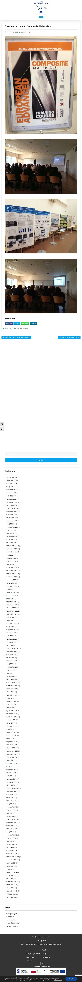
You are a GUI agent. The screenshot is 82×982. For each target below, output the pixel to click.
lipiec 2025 (10, 518)
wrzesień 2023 (12, 577)
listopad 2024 (12, 543)
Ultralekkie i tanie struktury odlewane (17, 337)
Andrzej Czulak (25, 32)
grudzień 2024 (12, 539)
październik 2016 (13, 819)
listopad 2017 (12, 785)
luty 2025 (10, 533)
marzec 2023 (11, 595)
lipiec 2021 (10, 658)
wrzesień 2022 (12, 614)
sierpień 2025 (12, 515)
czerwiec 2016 (12, 829)
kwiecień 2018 (12, 770)
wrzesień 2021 (12, 651)
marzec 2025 (11, 530)
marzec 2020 (11, 704)
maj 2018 (10, 766)
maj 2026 (10, 487)
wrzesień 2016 (12, 822)
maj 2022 (10, 627)
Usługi (44, 954)
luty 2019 (10, 738)
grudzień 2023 (12, 567)
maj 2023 (10, 589)
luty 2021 (10, 673)
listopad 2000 (12, 897)
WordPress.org (12, 926)
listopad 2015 (12, 847)
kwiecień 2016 (12, 835)
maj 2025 (10, 524)
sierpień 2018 (12, 757)
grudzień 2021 (12, 642)
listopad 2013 (12, 878)
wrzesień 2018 (12, 754)
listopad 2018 (12, 748)
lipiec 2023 (10, 583)
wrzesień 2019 (12, 717)
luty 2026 (10, 496)
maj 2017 (10, 804)
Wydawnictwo (46, 957)
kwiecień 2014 (12, 872)
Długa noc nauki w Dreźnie (69, 337)
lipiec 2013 (10, 888)
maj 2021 (10, 664)
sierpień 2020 (12, 689)
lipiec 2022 (10, 620)
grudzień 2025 (12, 502)
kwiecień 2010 (12, 894)
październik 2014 (13, 857)
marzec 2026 (11, 493)
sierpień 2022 (12, 617)
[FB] (38, 963)
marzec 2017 (11, 810)
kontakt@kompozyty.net (42, 967)
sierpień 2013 (12, 885)
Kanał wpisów (12, 920)
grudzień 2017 (12, 782)
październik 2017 (13, 788)
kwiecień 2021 (12, 667)
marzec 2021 (11, 670)
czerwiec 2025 (12, 521)
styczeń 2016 (12, 844)
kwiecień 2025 (12, 527)
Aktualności (30, 957)
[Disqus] (41, 370)
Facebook (9, 323)
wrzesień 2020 (12, 686)
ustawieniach (58, 980)
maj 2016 (10, 832)
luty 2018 (10, 776)
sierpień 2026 (12, 477)
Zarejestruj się (12, 914)
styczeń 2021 (12, 676)
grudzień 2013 (12, 875)
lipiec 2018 (10, 760)
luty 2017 (10, 813)
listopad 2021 (12, 645)
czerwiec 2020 (12, 695)
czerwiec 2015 (12, 854)
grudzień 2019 (12, 710)
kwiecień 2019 (12, 732)
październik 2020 (13, 682)
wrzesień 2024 (12, 549)
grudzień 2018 (12, 745)
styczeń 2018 (12, 779)
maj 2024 (10, 555)
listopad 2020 (12, 679)
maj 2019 (10, 729)
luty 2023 (10, 599)
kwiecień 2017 (12, 807)
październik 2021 (13, 648)
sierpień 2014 (12, 863)
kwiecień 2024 (12, 558)
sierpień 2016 (12, 826)
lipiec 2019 (10, 723)
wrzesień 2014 (12, 860)
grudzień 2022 (12, 605)
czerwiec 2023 (12, 586)
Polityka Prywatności (33, 954)
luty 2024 (10, 564)
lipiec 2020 (10, 692)
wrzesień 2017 (12, 791)
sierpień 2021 (12, 654)
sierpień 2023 (12, 580)
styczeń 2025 (12, 536)
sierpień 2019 (12, 720)
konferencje (9, 328)
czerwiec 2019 (12, 726)
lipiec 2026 (10, 480)
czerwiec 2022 (12, 623)
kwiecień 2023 (12, 592)
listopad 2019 (12, 714)
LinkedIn (33, 323)
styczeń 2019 (12, 742)
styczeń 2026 (12, 499)
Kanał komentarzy (13, 923)
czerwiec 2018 (12, 763)
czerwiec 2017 (12, 801)
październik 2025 (13, 508)
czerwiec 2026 (12, 483)
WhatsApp (25, 323)
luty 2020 (10, 707)
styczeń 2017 (12, 816)
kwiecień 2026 (12, 490)
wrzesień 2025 (12, 511)
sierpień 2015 (12, 850)
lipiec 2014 (10, 866)
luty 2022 (10, 636)
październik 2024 (13, 546)
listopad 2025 (12, 505)
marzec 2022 (11, 633)
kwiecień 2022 (12, 630)
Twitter (16, 323)
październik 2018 (13, 751)
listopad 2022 (12, 608)
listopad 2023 (12, 571)
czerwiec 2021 (12, 661)
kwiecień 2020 (12, 701)
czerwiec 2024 (12, 552)
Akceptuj (71, 979)
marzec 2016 (11, 838)
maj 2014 (10, 869)
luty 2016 (10, 841)
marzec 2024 (11, 561)
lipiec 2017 (10, 798)
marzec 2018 (11, 773)
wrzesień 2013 (12, 882)
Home (28, 950)
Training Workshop (22, 328)
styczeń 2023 (12, 602)
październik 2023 (13, 574)
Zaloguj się (10, 917)
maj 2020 (10, 698)
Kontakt (29, 961)
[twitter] (42, 963)
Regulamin (45, 950)
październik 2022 (13, 611)
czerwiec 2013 (12, 891)
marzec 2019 (11, 735)
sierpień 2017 (12, 794)
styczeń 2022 (12, 639)
